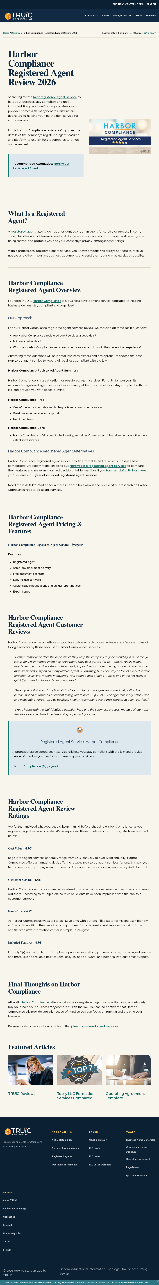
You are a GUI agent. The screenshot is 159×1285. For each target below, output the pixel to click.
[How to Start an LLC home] (18, 15)
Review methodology (14, 1208)
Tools (139, 15)
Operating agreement (138, 1159)
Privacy (7, 1249)
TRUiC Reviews (21, 1093)
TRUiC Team (149, 33)
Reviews (151, 15)
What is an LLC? (98, 1140)
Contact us (9, 1216)
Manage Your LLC (122, 15)
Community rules (12, 1233)
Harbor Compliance (47, 300)
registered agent (23, 231)
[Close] (157, 1281)
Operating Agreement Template (125, 1095)
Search (151, 4)
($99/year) (35, 766)
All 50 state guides (62, 1140)
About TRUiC (10, 1200)
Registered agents (62, 1156)
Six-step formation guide (66, 1148)
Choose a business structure (136, 1149)
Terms (6, 1241)
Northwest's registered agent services (98, 465)
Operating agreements (64, 1164)
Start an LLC (92, 15)
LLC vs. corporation (100, 1164)
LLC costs (94, 1148)
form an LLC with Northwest (127, 470)
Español (7, 1225)
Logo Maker (132, 1167)
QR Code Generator (137, 1175)
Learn (105, 15)
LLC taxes (94, 1156)
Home (6, 33)
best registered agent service (55, 97)
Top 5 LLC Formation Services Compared (75, 1095)
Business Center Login (128, 4)
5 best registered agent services (94, 1026)
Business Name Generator (140, 1140)
